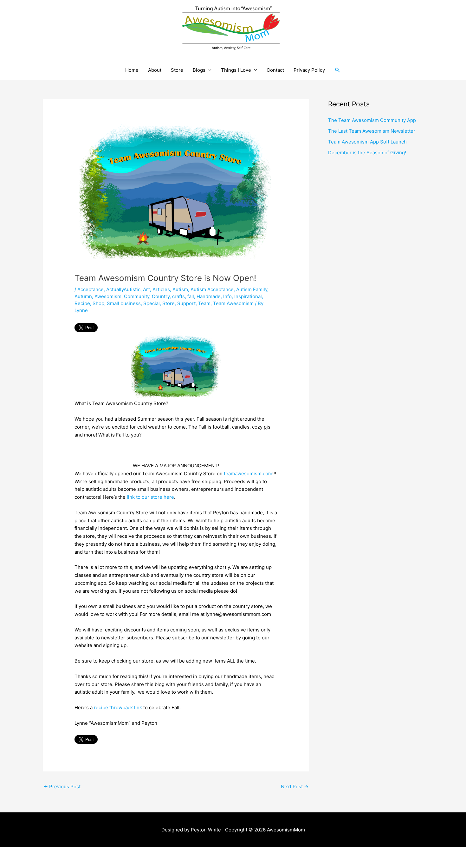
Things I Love (236, 70)
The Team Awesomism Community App (372, 120)
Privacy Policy (309, 70)
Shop (98, 303)
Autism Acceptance (212, 289)
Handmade (209, 296)
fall (190, 296)
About (154, 70)
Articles (161, 289)
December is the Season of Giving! (367, 153)
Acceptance (90, 289)
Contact (275, 70)
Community (136, 296)
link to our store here (150, 497)
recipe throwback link (118, 707)
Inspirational (248, 296)
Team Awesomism (233, 303)
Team (204, 303)
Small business (124, 303)
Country (161, 296)
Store (177, 70)
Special (151, 303)
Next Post (294, 787)
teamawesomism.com (248, 473)
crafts (178, 296)
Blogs (199, 70)
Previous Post (62, 787)
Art (146, 289)
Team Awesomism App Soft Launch (367, 142)
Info (227, 296)
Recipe (82, 303)
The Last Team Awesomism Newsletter (371, 131)
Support (186, 303)
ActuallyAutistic (123, 289)
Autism (180, 289)
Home (132, 70)
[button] (337, 70)
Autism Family (251, 289)
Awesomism (107, 296)
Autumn (83, 296)
